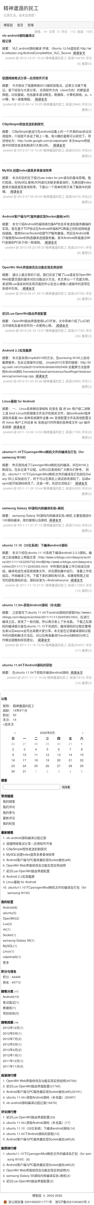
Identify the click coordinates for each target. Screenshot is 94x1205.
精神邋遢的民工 (21, 7)
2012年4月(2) (12, 1049)
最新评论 (9, 818)
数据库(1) (9, 1008)
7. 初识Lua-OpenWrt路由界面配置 (26, 871)
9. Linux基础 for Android (19, 882)
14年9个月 (20, 710)
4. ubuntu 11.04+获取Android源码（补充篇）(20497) (39, 1097)
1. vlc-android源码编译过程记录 (24, 838)
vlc (6, 929)
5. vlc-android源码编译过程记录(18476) (30, 1102)
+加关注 (8, 724)
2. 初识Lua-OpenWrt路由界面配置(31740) (32, 1086)
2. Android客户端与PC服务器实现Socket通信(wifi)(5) (39, 1164)
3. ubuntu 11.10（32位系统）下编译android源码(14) (39, 1128)
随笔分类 (7, 991)
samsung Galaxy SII (19, 940)
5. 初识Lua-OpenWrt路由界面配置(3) (28, 1181)
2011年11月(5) (13, 1066)
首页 (20, 25)
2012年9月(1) (12, 1033)
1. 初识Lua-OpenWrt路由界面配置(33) (29, 1117)
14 (14, 719)
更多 (6, 962)
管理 (31, 25)
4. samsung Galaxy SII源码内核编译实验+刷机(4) (36, 1175)
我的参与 (9, 812)
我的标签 (9, 823)
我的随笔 (9, 801)
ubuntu (9, 913)
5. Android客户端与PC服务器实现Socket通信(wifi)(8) (39, 1139)
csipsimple (12, 956)
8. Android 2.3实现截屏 (19, 876)
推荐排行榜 (8, 1148)
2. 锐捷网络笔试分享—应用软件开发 (27, 843)
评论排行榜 (8, 1111)
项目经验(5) (11, 1013)
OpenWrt (11, 918)
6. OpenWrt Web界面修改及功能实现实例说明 (34, 865)
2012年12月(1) (13, 1027)
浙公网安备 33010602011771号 (30, 1202)
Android (10, 907)
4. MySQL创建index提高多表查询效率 (29, 854)
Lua (7, 924)
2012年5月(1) (12, 1044)
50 (14, 715)
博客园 (8, 25)
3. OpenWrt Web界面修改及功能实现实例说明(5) (36, 1170)
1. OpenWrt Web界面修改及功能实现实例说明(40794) (40, 1080)
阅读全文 (79, 53)
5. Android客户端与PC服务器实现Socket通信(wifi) (37, 860)
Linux (8, 951)
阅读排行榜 (8, 1075)
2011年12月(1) (13, 1061)
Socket (9, 935)
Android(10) (11, 996)
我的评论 (9, 807)
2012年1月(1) (12, 1055)
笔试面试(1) (11, 1002)
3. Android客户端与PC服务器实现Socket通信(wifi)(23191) (42, 1091)
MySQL (10, 946)
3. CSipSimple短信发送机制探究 (25, 849)
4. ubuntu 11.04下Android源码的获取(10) (31, 1133)
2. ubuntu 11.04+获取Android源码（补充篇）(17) (36, 1122)
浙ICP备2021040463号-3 (72, 1202)
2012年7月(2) (12, 1039)
